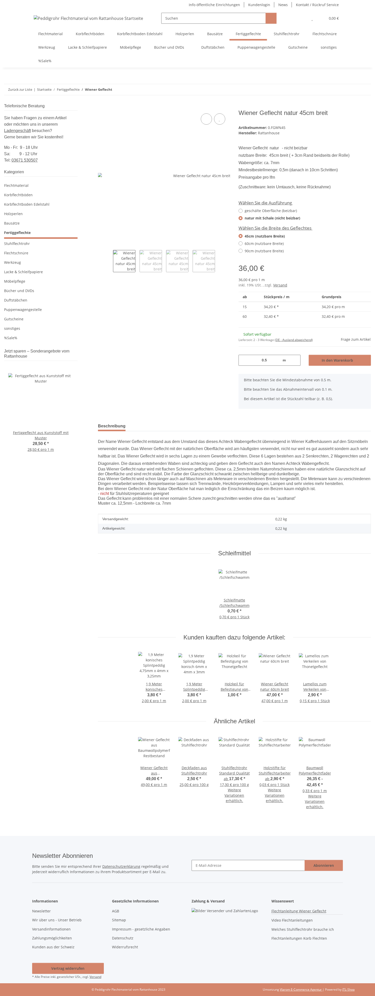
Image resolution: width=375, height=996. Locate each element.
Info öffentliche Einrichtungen (214, 4)
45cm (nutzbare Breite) (265, 236)
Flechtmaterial (16, 185)
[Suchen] (271, 18)
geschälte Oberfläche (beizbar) (271, 210)
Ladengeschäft (17, 130)
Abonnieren (324, 865)
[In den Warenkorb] (102, 106)
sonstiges (12, 328)
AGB (115, 911)
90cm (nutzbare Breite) (264, 250)
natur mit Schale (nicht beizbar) (272, 218)
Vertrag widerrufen (67, 968)
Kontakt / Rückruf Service (317, 4)
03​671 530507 (24, 160)
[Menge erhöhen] (294, 360)
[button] (301, 18)
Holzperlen (13, 213)
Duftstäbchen (15, 300)
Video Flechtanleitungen (292, 920)
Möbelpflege (14, 281)
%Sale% (10, 337)
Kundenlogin (259, 4)
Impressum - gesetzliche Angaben (141, 929)
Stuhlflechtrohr (17, 243)
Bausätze (12, 223)
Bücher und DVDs (19, 290)
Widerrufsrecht (125, 947)
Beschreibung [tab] (112, 426)
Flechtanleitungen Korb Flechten (299, 938)
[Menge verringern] (244, 360)
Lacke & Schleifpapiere (23, 271)
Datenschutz (122, 938)
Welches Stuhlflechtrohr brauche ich (302, 929)
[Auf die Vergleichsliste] (206, 119)
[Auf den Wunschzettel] (219, 119)
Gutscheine (13, 319)
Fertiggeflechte (17, 232)
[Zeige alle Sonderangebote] (76, 356)
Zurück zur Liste (20, 89)
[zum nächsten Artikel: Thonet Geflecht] (365, 89)
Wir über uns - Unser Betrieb (57, 920)
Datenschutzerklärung (121, 866)
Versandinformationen (51, 929)
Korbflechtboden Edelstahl (26, 204)
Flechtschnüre (16, 253)
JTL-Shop (348, 989)
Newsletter (41, 911)
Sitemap (119, 920)
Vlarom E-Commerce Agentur (301, 989)
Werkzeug (12, 262)
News (283, 4)
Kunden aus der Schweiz (53, 947)
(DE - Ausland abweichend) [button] (294, 340)
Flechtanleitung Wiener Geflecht (298, 911)
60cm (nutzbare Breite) (264, 243)
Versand (280, 285)
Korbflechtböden (18, 194)
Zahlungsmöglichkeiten (52, 938)
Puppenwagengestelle (23, 309)
